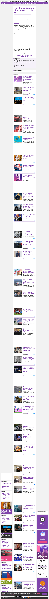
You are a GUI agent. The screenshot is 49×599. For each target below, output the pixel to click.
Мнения (24, 3)
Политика (2, 533)
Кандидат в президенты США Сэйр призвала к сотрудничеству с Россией (28, 292)
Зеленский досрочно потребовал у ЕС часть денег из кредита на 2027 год (28, 195)
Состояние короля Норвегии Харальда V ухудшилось (29, 215)
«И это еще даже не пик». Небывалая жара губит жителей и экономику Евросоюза (6, 519)
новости (15, 74)
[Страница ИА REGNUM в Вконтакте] (26, 597)
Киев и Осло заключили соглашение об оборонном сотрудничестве (28, 206)
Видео (28, 3)
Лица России (34, 3)
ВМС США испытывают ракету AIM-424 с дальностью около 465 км (28, 233)
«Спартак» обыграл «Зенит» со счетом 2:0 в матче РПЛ (28, 310)
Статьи (19, 3)
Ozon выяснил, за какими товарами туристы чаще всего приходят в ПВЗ (6, 581)
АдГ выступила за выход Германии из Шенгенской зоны (5, 535)
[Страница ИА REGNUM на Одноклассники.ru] (28, 597)
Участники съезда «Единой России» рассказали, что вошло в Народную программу (29, 369)
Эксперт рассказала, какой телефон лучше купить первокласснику (28, 526)
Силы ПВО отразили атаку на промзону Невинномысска (6, 558)
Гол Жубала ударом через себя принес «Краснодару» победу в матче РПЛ (29, 408)
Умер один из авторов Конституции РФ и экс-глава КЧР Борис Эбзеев (28, 252)
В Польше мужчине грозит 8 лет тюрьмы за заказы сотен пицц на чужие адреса (28, 448)
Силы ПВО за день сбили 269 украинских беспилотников (28, 398)
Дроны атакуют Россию (24, 1)
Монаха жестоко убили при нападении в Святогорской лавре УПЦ (29, 320)
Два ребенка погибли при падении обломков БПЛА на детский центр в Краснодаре (28, 128)
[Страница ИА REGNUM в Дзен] (30, 597)
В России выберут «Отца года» (19, 65)
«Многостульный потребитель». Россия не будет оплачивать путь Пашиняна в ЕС (5, 543)
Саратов (15, 14)
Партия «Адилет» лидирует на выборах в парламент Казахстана (24, 66)
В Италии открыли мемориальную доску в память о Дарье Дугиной (28, 584)
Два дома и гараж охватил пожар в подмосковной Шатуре (28, 330)
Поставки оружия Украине (14, 1)
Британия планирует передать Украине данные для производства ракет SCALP (28, 78)
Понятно (44, 593)
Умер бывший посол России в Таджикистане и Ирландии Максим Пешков (28, 358)
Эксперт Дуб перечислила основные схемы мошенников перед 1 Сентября (29, 437)
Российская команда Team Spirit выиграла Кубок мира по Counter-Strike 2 (29, 348)
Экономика (3, 579)
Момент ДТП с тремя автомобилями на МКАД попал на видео (28, 388)
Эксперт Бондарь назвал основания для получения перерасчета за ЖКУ (29, 488)
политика (4, 515)
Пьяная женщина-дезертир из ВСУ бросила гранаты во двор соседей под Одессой (29, 506)
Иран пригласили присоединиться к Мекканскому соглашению (28, 271)
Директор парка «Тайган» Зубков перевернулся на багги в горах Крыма (28, 478)
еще (46, 576)
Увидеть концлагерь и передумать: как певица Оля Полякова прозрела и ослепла (6, 495)
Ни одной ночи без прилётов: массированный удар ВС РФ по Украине (42, 555)
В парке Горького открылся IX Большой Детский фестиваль (29, 516)
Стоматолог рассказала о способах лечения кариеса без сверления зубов (29, 566)
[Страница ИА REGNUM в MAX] (23, 597)
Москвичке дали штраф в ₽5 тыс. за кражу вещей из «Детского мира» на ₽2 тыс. (28, 545)
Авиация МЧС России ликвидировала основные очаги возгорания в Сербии (28, 281)
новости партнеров (17, 70)
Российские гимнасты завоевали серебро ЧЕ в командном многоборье (28, 556)
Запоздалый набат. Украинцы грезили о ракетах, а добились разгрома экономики (6, 566)
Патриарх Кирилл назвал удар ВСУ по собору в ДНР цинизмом (6, 511)
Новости (15, 3)
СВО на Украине (33, 1)
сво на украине (41, 545)
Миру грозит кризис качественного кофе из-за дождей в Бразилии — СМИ (28, 468)
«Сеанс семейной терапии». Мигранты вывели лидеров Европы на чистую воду (6, 589)
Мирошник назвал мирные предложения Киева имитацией (28, 166)
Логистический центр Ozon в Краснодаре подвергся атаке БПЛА (6, 485)
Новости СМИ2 (39, 513)
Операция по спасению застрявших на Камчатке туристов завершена (28, 243)
